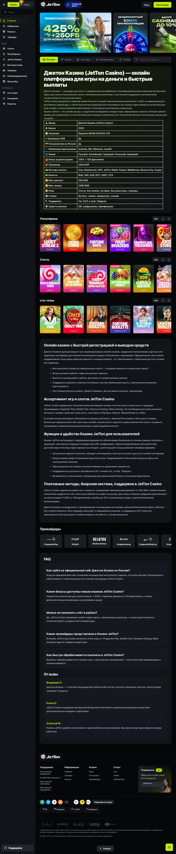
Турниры (68, 775)
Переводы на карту (103, 802)
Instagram (92, 809)
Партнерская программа (46, 782)
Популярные (129, 59)
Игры (91, 772)
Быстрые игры (107, 59)
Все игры (51, 59)
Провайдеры (94, 779)
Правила (68, 772)
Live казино (94, 775)
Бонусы (67, 779)
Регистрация (162, 5)
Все (156, 219)
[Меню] (4, 4)
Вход (146, 5)
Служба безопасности (50, 778)
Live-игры (85, 59)
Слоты (68, 59)
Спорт (27, 4)
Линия (116, 775)
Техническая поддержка (45, 773)
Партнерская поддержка (46, 788)
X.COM (76, 809)
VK (46, 809)
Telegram (60, 809)
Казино (13, 4)
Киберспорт (119, 779)
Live (115, 772)
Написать (147, 783)
